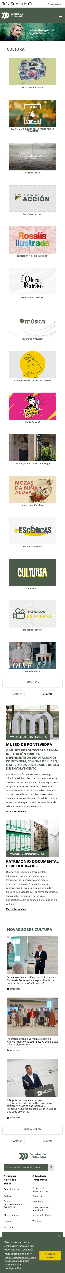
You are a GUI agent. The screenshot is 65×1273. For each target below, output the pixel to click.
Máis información (16, 811)
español (58, 4)
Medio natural (11, 1215)
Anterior (17, 693)
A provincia (10, 1179)
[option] (32, 32)
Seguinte (47, 693)
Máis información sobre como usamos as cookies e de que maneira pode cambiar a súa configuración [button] (20, 1261)
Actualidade (10, 1175)
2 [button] (34, 38)
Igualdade (37, 1201)
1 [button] (31, 38)
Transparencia (39, 1179)
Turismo (36, 1221)
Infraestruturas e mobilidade (41, 1209)
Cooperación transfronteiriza (40, 1189)
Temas (7, 1183)
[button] (59, 1236)
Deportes (37, 1196)
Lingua (7, 1221)
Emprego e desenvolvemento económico (13, 1204)
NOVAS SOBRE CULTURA (29, 929)
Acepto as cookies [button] (50, 1256)
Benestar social (11, 1189)
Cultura (7, 1196)
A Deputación (39, 1175)
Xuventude (9, 1227)
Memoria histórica (41, 1215)
